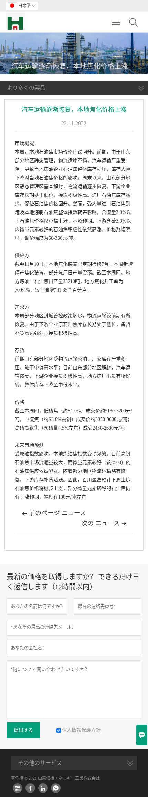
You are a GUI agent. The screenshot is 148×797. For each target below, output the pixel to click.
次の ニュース (103, 523)
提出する (23, 730)
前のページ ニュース (54, 513)
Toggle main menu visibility (116, 22)
